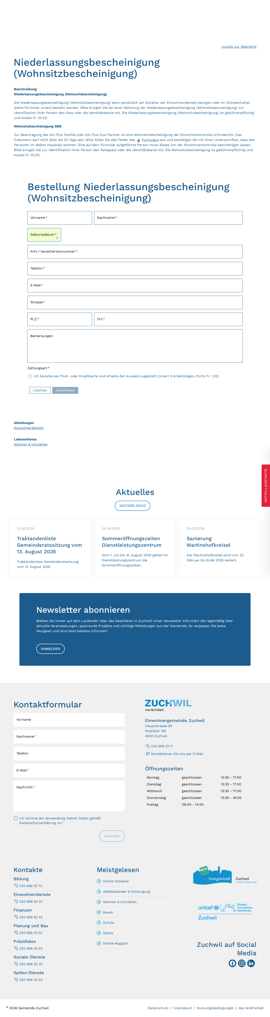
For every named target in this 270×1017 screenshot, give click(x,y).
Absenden (112, 836)
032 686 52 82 (31, 980)
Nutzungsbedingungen (215, 1008)
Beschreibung (25, 89)
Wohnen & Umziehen (31, 444)
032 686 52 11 (162, 746)
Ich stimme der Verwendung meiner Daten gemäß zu (60, 820)
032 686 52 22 (30, 901)
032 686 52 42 (31, 917)
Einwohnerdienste (28, 428)
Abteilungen (24, 423)
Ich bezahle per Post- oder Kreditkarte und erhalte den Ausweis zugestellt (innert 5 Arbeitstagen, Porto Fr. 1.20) (126, 376)
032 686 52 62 (31, 948)
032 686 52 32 (30, 964)
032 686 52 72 (30, 886)
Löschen (40, 390)
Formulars (150, 140)
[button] (251, 963)
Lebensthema (25, 439)
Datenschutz (158, 1008)
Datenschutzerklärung (37, 823)
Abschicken (65, 390)
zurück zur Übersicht (239, 47)
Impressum (183, 1008)
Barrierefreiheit (251, 1008)
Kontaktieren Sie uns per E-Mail (177, 754)
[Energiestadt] (224, 884)
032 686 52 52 (30, 933)
